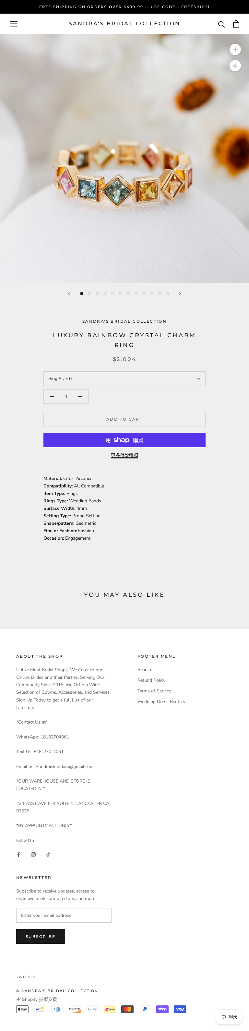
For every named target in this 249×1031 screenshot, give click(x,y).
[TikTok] (48, 854)
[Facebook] (18, 854)
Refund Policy (151, 680)
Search (144, 669)
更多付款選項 (124, 455)
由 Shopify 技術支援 (36, 999)
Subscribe (41, 936)
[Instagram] (33, 854)
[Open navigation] (14, 24)
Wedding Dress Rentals (161, 702)
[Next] (180, 293)
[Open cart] (236, 24)
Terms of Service (154, 691)
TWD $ (23, 977)
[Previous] (69, 293)
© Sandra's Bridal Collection (57, 991)
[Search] (221, 23)
